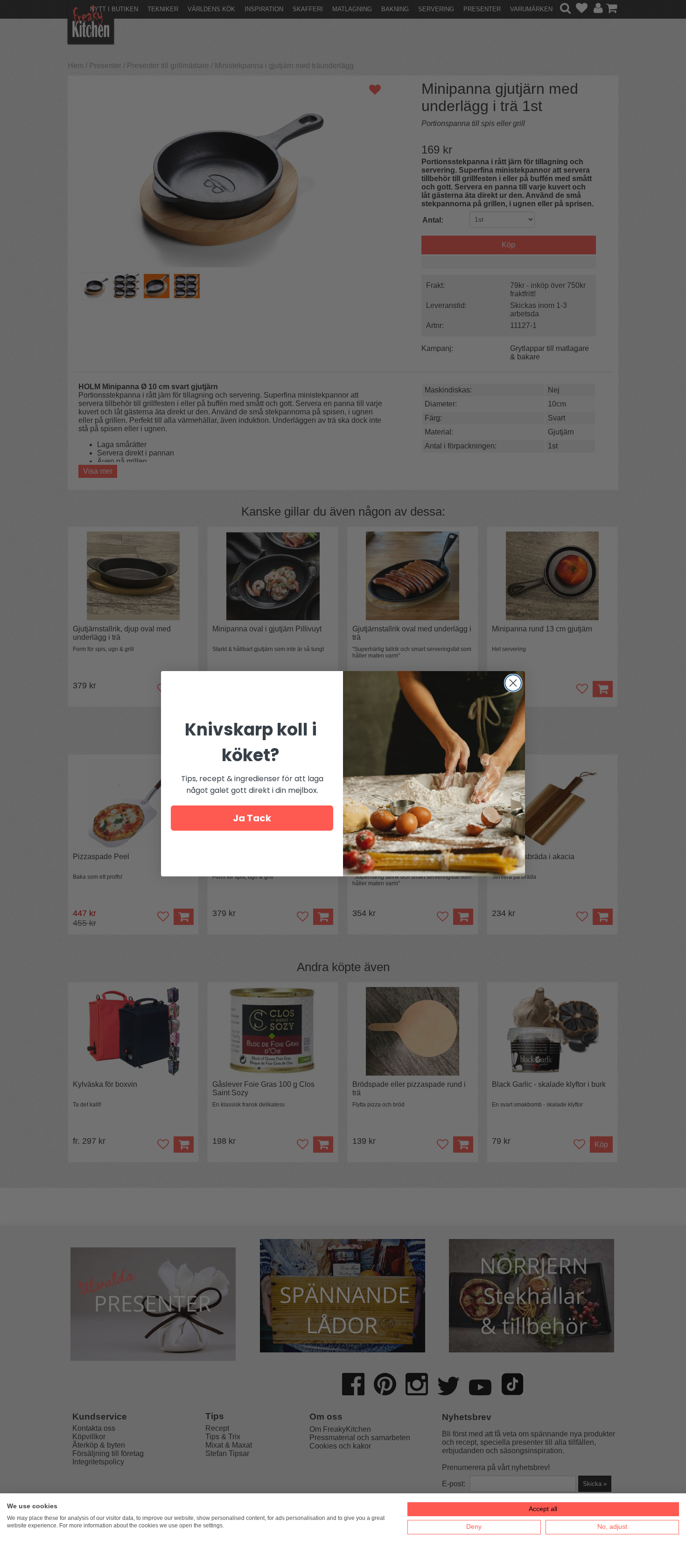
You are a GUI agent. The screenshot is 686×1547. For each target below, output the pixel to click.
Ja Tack (252, 818)
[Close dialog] (513, 683)
